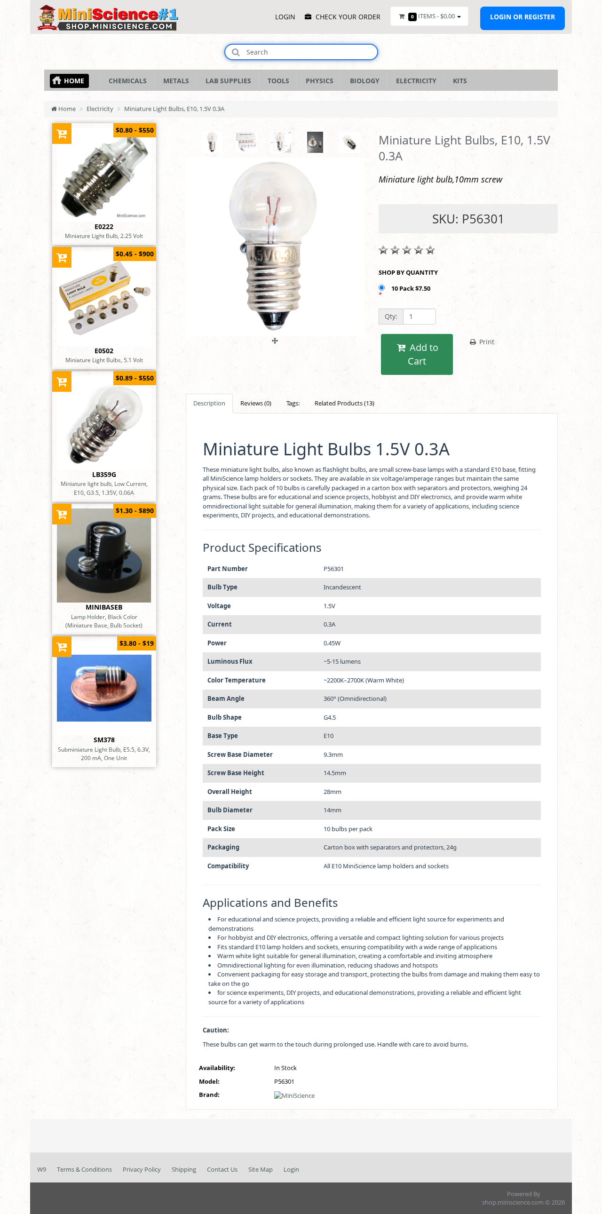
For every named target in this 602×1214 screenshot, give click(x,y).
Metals (174, 80)
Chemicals (126, 80)
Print (485, 341)
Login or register (522, 16)
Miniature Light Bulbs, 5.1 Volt (104, 360)
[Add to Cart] (62, 133)
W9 (41, 1169)
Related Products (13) (344, 403)
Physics (317, 80)
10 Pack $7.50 (411, 288)
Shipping (184, 1169)
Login (291, 1169)
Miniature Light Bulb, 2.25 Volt (104, 235)
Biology (363, 80)
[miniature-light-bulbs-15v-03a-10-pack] (275, 336)
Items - (433, 16)
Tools (276, 80)
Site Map (260, 1169)
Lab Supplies (226, 80)
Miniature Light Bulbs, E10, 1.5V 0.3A (174, 108)
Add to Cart (422, 354)
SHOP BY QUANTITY (408, 272)
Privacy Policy (142, 1169)
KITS (458, 80)
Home (74, 80)
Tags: (293, 403)
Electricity (414, 80)
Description (209, 403)
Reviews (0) (255, 403)
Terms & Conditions (84, 1169)
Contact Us (222, 1169)
